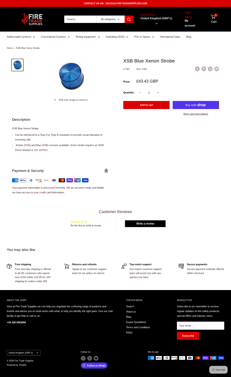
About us (131, 311)
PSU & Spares (142, 36)
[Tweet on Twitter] (210, 68)
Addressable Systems (19, 36)
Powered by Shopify (16, 365)
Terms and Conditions (138, 327)
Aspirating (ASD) (115, 36)
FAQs (129, 332)
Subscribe (188, 335)
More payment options (195, 113)
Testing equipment (86, 36)
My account (190, 23)
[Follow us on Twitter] (89, 358)
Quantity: (128, 92)
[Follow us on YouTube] (96, 358)
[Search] (129, 19)
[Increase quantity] (157, 92)
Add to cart (146, 104)
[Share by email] (216, 68)
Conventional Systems (53, 36)
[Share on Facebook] (197, 68)
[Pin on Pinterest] (203, 68)
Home (10, 48)
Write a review (145, 223)
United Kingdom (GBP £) (21, 353)
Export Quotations (136, 322)
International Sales (170, 36)
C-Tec (127, 69)
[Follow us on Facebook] (83, 358)
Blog (188, 36)
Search (130, 306)
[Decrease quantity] (140, 92)
